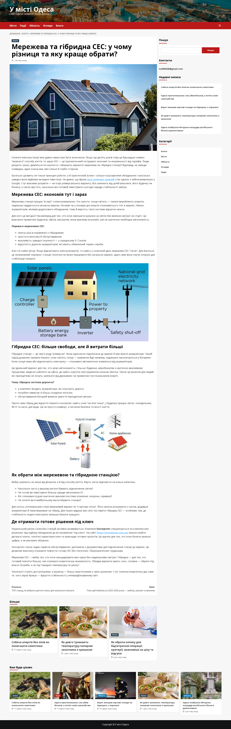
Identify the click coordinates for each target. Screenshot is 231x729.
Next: (121, 589)
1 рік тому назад (20, 60)
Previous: (43, 589)
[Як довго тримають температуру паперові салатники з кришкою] (83, 622)
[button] (220, 25)
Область (34, 25)
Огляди (48, 25)
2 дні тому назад (119, 657)
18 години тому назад (108, 709)
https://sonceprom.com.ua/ (112, 532)
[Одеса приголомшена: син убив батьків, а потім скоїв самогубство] (72, 685)
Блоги (59, 25)
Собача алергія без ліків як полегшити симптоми (30, 644)
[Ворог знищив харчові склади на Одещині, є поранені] (115, 685)
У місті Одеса (32, 9)
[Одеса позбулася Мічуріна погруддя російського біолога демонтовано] (201, 685)
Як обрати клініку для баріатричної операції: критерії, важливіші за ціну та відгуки (132, 647)
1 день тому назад (71, 653)
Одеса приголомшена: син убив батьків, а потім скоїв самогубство (189, 97)
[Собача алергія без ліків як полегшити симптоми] (33, 622)
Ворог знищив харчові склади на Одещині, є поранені (189, 107)
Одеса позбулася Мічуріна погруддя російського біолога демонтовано (186, 129)
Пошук (163, 40)
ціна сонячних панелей (101, 179)
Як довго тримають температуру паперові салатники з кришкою (77, 645)
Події (23, 25)
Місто (13, 25)
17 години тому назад (22, 650)
